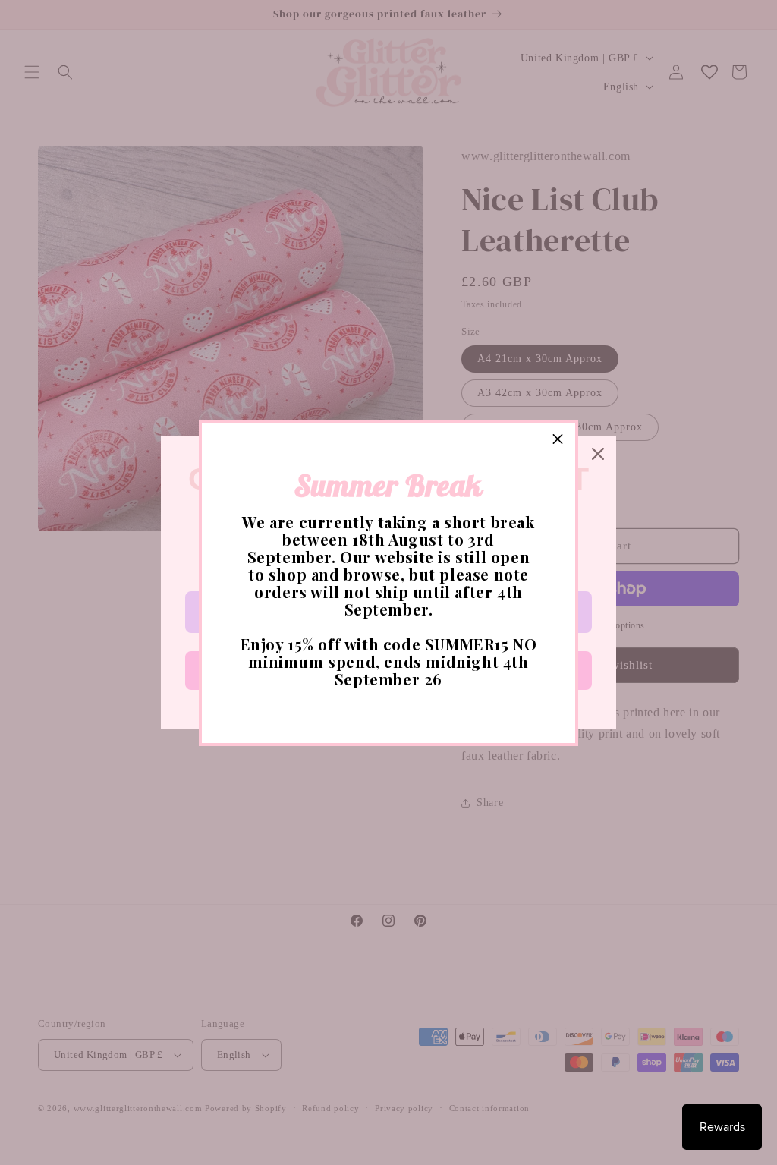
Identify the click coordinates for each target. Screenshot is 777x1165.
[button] (558, 440)
